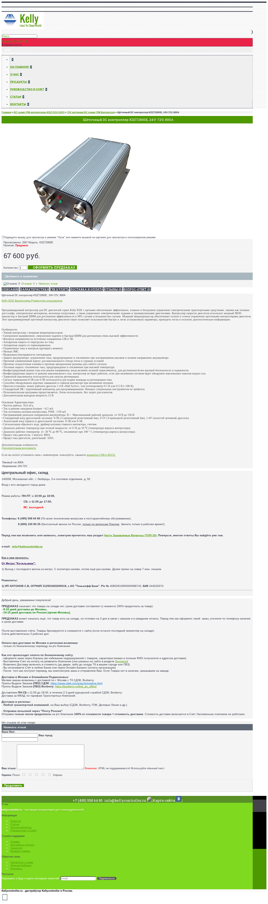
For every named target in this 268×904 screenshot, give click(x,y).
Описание (10, 289)
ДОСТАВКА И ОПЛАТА (86, 289)
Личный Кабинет (21, 865)
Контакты (121, 661)
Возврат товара (20, 851)
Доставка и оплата (22, 844)
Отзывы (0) (113, 289)
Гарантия (16, 847)
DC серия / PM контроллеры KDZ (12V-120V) (39, 112)
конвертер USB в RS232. (101, 454)
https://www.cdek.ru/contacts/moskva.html (76, 683)
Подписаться (107, 878)
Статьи (14, 824)
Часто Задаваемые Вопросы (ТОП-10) (130, 535)
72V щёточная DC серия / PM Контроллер (91, 112)
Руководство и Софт (23, 830)
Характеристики (34, 289)
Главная (6, 112)
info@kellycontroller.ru (27, 546)
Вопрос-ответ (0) (137, 289)
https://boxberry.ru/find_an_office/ (76, 686)
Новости (15, 821)
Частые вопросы (21, 827)
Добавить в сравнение (22, 276)
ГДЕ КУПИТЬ (59, 289)
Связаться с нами (21, 862)
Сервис (15, 841)
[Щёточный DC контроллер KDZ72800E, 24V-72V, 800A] (82, 232)
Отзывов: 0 (28, 283)
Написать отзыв (48, 283)
